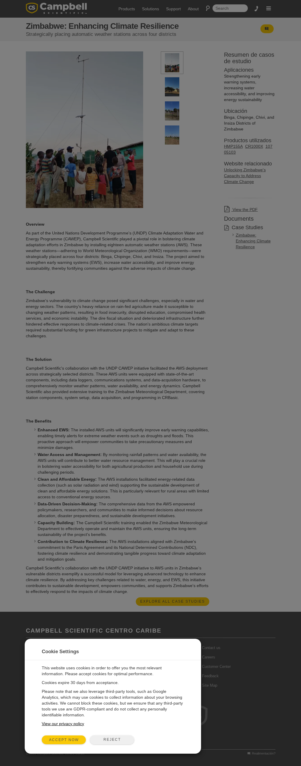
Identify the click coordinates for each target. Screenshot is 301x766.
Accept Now (64, 740)
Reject (112, 739)
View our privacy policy (63, 723)
